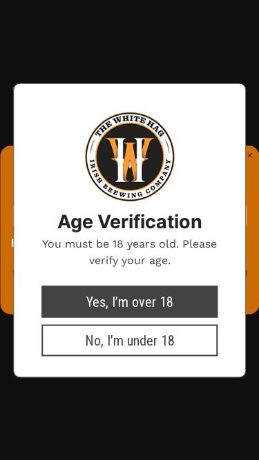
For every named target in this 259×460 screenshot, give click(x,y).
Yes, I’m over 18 (129, 301)
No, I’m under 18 (130, 340)
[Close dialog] (249, 155)
